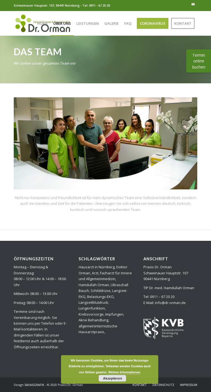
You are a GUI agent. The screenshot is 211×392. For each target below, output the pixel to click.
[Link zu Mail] (193, 4)
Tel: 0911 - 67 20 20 (96, 5)
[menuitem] (42, 23)
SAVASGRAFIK (34, 385)
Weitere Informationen (124, 372)
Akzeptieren (112, 378)
